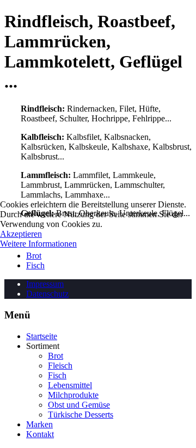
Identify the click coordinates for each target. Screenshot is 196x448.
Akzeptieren (21, 233)
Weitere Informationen (38, 243)
